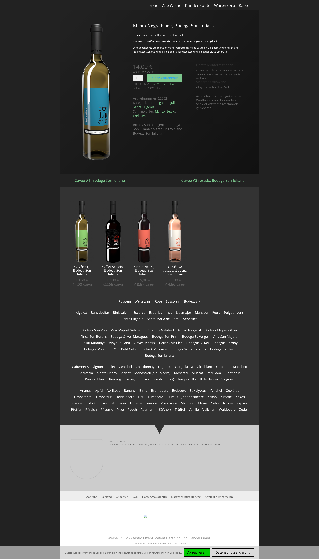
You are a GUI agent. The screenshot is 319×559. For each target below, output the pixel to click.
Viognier (227, 379)
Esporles (155, 313)
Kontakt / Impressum (218, 497)
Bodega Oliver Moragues (129, 337)
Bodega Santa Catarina (188, 349)
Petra (216, 313)
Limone (151, 403)
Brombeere (159, 391)
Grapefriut (104, 397)
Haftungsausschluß (154, 497)
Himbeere (155, 397)
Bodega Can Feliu (223, 349)
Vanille (194, 410)
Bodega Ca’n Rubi (96, 349)
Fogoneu (164, 367)
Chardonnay (145, 367)
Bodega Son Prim (165, 337)
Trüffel (180, 410)
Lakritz (92, 403)
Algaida (81, 313)
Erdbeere (179, 391)
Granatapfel (83, 397)
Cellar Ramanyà (93, 343)
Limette (136, 403)
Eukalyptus (198, 391)
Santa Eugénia (144, 107)
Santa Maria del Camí (163, 319)
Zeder (243, 410)
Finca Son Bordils (94, 337)
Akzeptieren (197, 552)
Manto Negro (165, 111)
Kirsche (226, 397)
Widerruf (121, 497)
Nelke (215, 403)
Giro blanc (205, 367)
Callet (110, 367)
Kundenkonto (198, 6)
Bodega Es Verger (195, 337)
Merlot (125, 373)
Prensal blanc (95, 379)
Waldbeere (227, 410)
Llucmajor (183, 313)
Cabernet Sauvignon (87, 367)
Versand (106, 497)
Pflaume (106, 410)
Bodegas (190, 302)
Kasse (244, 6)
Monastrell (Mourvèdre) (152, 373)
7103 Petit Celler (125, 349)
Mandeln (187, 403)
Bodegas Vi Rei (197, 343)
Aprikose (113, 391)
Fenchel (216, 391)
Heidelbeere (125, 397)
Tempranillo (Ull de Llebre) (198, 379)
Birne (143, 391)
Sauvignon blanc (137, 379)
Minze (202, 403)
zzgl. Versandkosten (163, 84)
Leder (122, 403)
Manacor (202, 313)
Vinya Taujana (119, 343)
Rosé (158, 302)
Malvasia (86, 373)
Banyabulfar (100, 313)
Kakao (212, 397)
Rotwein (124, 302)
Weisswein (141, 115)
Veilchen (208, 410)
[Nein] (315, 552)
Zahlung (91, 497)
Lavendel (107, 403)
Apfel (99, 391)
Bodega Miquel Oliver (221, 330)
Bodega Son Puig (94, 330)
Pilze (120, 410)
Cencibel (125, 367)
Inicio (154, 6)
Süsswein (173, 302)
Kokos (240, 397)
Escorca (139, 313)
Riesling (115, 379)
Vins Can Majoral (225, 337)
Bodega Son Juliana (165, 102)
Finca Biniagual (189, 330)
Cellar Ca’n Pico (171, 343)
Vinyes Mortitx (145, 343)
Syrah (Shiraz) (163, 379)
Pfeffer (76, 410)
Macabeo (240, 367)
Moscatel (181, 373)
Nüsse (228, 403)
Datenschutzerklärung (186, 497)
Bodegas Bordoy (225, 343)
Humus (172, 397)
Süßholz (165, 410)
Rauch (132, 410)
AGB (134, 497)
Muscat (197, 373)
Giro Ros (222, 367)
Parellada (214, 373)
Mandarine (168, 403)
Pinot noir (232, 373)
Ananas (85, 391)
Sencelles (190, 319)
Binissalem (121, 313)
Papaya (242, 403)
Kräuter (77, 403)
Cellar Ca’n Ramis (154, 349)
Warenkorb (224, 6)
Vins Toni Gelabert (160, 330)
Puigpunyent (233, 313)
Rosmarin (148, 410)
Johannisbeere (193, 397)
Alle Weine (171, 6)
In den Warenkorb (164, 78)
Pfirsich (91, 410)
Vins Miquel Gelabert (127, 330)
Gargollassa (184, 367)
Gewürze (232, 391)
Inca (169, 313)
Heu (141, 397)
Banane (130, 391)
